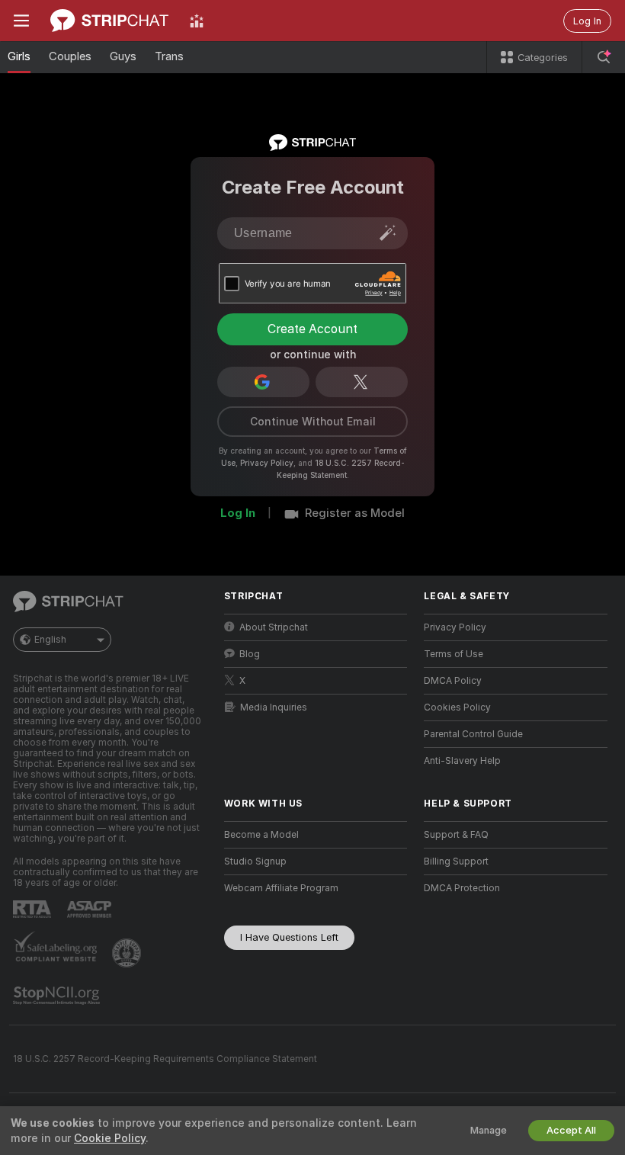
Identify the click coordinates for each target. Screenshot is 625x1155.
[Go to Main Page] (109, 20)
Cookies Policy (457, 707)
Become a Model (261, 834)
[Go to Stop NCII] (58, 996)
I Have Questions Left (289, 937)
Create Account (312, 329)
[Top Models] (196, 20)
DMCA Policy (453, 680)
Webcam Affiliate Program (281, 888)
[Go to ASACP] (90, 909)
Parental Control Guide (473, 734)
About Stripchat (273, 627)
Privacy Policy (266, 462)
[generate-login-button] (388, 232)
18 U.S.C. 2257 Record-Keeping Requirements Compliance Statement (165, 1059)
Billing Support (456, 861)
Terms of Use (453, 654)
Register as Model (355, 513)
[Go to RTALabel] (33, 909)
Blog (249, 654)
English (50, 639)
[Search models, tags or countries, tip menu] (603, 57)
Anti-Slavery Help (462, 761)
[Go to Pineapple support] (128, 952)
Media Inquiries (273, 707)
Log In (587, 21)
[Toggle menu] (21, 20)
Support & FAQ (456, 834)
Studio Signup (255, 861)
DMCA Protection (462, 888)
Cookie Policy (110, 1138)
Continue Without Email (313, 421)
